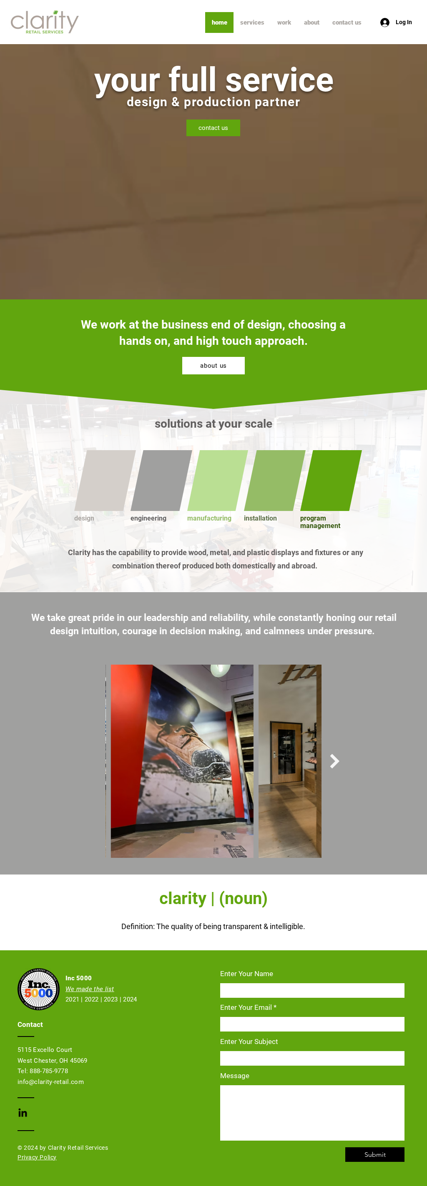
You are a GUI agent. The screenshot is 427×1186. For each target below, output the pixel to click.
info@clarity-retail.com (51, 1082)
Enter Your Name (246, 973)
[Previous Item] (92, 761)
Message (234, 1075)
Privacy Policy (37, 1157)
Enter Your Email (246, 1007)
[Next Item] (334, 761)
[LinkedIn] (23, 1113)
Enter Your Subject (249, 1041)
